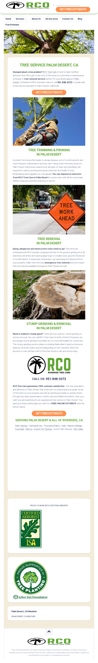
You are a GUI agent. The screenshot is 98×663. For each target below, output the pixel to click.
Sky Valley (78, 429)
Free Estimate (12, 25)
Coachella (19, 429)
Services (20, 19)
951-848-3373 (64, 82)
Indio (64, 425)
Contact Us (67, 19)
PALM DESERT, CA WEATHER (23, 616)
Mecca (29, 429)
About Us (36, 19)
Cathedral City (35, 425)
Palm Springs (21, 425)
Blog (80, 19)
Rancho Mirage (75, 425)
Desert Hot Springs (43, 429)
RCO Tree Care (49, 72)
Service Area (51, 19)
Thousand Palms (52, 425)
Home (8, 19)
